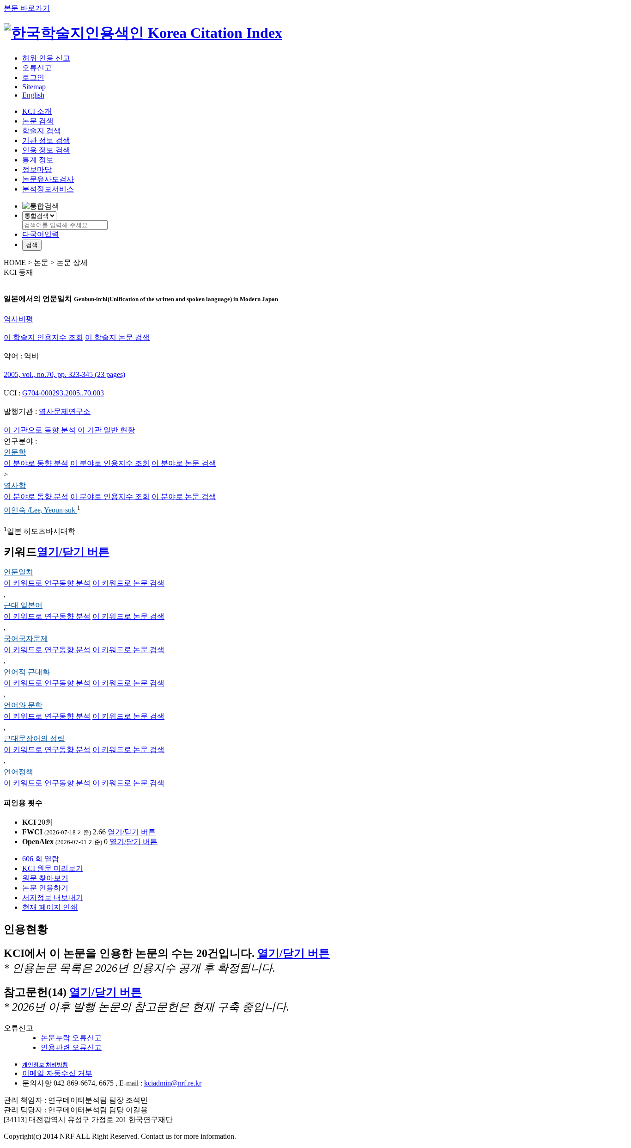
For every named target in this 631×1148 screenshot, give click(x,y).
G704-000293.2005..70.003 (63, 393)
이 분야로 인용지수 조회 (110, 463)
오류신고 (37, 68)
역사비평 (18, 319)
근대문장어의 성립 (34, 738)
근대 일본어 (23, 605)
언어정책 (18, 772)
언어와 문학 (23, 705)
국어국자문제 (26, 638)
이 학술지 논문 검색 (117, 337)
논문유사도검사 (48, 179)
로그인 (33, 77)
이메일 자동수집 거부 (57, 1073)
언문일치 (18, 572)
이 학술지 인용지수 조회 (43, 337)
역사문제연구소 (65, 411)
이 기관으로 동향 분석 (40, 430)
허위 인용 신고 (46, 58)
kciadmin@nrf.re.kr (172, 1083)
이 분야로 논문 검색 (184, 463)
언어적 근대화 (27, 672)
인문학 (15, 452)
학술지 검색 (41, 131)
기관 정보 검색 (46, 140)
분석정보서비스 (48, 189)
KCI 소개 (37, 111)
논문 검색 (38, 121)
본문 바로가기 (27, 8)
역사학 (15, 485)
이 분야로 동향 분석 (36, 463)
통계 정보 (38, 160)
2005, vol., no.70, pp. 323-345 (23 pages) (64, 374)
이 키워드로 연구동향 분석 (47, 583)
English (33, 95)
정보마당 (37, 169)
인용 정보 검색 (46, 150)
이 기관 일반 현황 (106, 430)
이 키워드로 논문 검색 (128, 583)
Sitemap (34, 87)
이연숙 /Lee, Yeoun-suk (40, 510)
